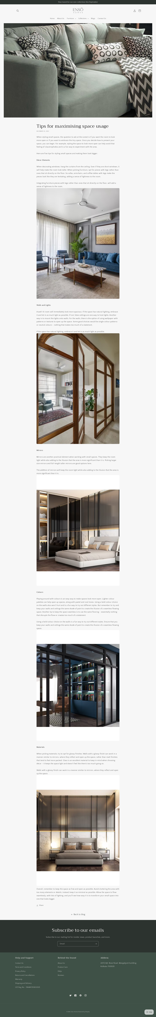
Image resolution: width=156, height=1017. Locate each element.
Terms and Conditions (23, 967)
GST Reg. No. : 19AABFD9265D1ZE (27, 987)
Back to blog (79, 914)
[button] (17, 10)
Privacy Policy (20, 971)
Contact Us (19, 963)
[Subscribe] (95, 943)
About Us (61, 963)
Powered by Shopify (84, 1011)
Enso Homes (74, 1011)
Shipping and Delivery (23, 983)
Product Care (62, 967)
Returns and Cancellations (25, 975)
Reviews (61, 975)
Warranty (18, 979)
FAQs (60, 971)
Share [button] (41, 905)
